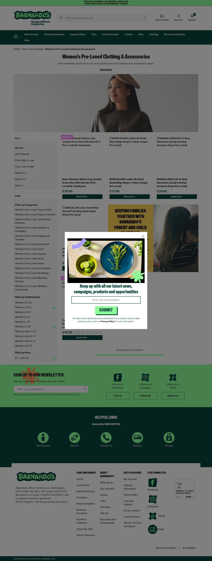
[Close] (143, 236)
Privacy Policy (107, 321)
